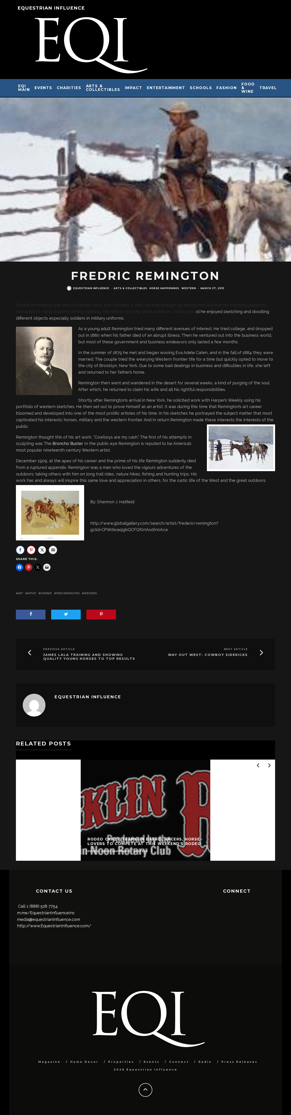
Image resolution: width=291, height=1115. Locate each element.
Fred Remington (68, 593)
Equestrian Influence (51, 8)
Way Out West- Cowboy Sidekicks (208, 655)
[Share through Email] (53, 550)
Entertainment (166, 88)
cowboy (46, 593)
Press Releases (239, 1062)
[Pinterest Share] (31, 550)
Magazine (49, 1062)
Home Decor (84, 1062)
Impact (134, 88)
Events (44, 88)
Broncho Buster (68, 443)
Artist (31, 593)
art (20, 593)
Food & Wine (248, 88)
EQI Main (24, 88)
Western (188, 288)
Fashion (226, 88)
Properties (121, 1062)
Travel (268, 88)
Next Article (236, 649)
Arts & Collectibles (103, 88)
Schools (201, 88)
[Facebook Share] (20, 550)
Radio (205, 1062)
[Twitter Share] (42, 550)
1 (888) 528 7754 (42, 906)
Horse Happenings (164, 288)
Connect (179, 1062)
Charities (69, 88)
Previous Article (59, 649)
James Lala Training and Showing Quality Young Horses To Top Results (89, 657)
